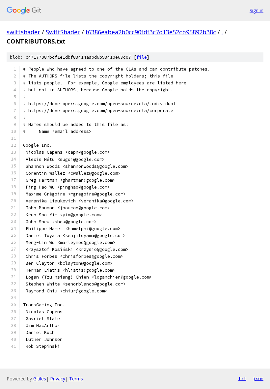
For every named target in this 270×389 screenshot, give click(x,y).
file (141, 57)
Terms (76, 378)
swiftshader (23, 32)
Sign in (256, 10)
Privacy (57, 378)
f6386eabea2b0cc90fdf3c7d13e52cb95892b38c (151, 32)
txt (242, 378)
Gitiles (39, 378)
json (258, 378)
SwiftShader (63, 32)
